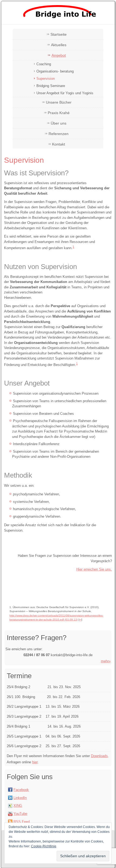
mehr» (106, 661)
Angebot (59, 55)
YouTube (20, 814)
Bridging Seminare (50, 86)
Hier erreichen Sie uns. (94, 569)
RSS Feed (21, 822)
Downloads (99, 756)
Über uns (58, 123)
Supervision (45, 79)
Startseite (58, 34)
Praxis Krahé (59, 113)
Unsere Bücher (58, 102)
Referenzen (59, 134)
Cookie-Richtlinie (43, 846)
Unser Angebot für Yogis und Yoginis (64, 93)
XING (17, 806)
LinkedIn (20, 798)
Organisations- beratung (55, 71)
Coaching (43, 64)
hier (34, 762)
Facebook (21, 790)
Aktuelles (58, 45)
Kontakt (58, 144)
